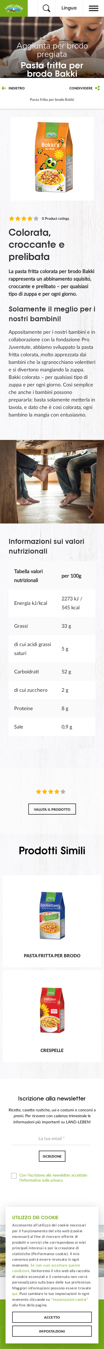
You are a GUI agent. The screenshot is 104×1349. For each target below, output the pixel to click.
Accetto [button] (52, 1317)
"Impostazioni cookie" (69, 1299)
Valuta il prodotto (52, 809)
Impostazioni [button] (52, 1331)
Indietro (16, 88)
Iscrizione (52, 1156)
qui (14, 1294)
